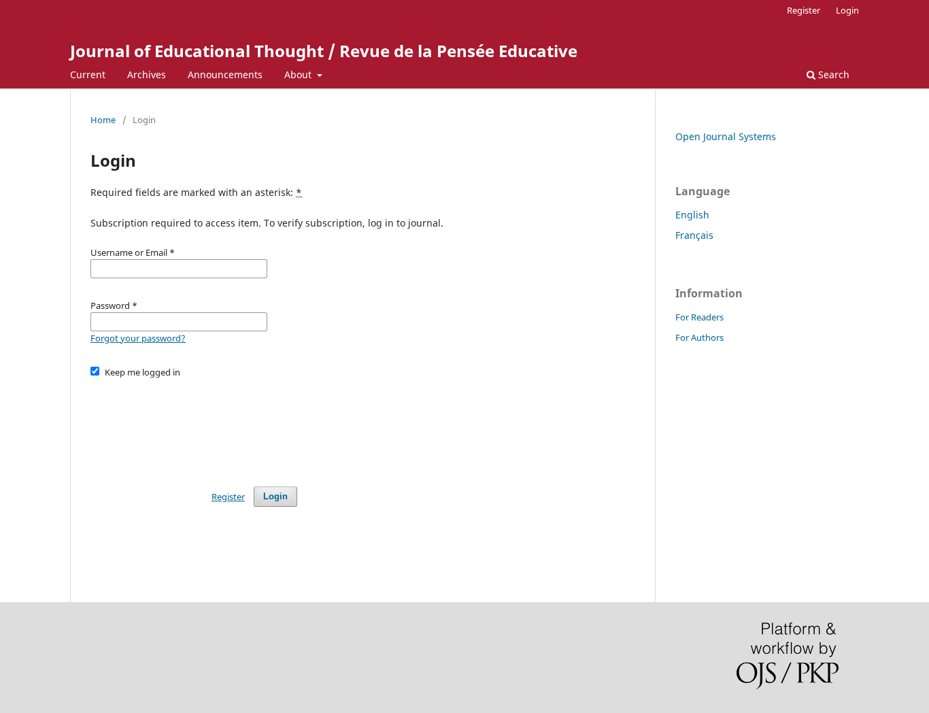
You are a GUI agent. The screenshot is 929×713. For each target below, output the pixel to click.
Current (87, 74)
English (692, 214)
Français (694, 235)
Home (103, 120)
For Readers (699, 317)
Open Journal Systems (725, 136)
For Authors (699, 337)
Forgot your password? (138, 338)
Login (847, 10)
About (299, 74)
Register (803, 10)
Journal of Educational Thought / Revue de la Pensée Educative (323, 50)
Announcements (225, 74)
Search (832, 74)
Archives (146, 74)
